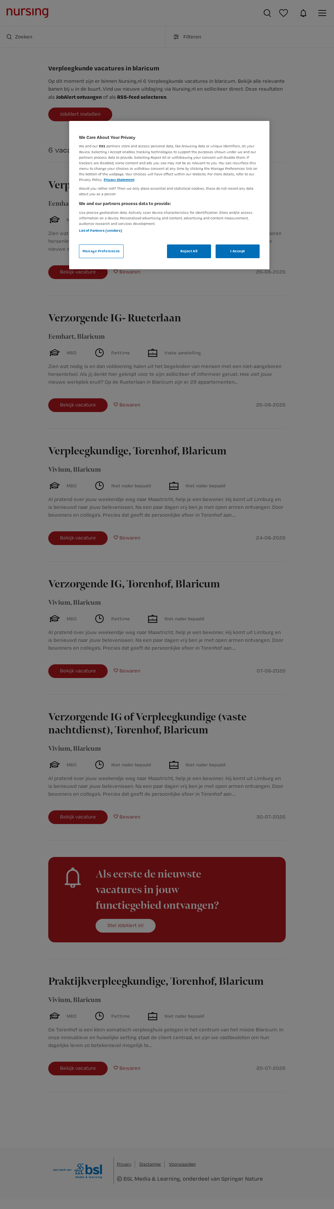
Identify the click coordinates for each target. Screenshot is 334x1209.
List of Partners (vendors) (100, 230)
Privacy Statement (119, 179)
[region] (169, 195)
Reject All (189, 251)
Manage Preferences (101, 251)
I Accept (237, 251)
